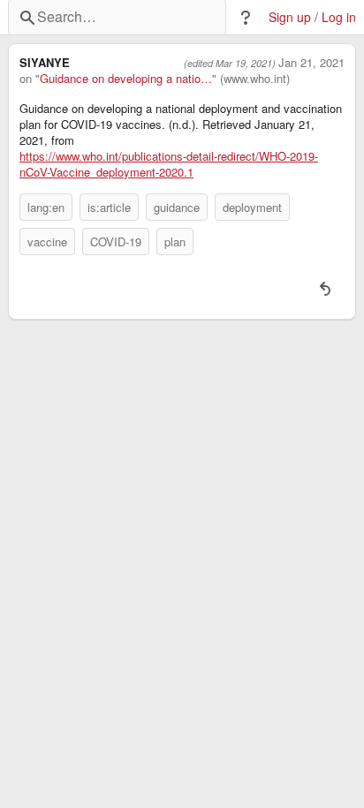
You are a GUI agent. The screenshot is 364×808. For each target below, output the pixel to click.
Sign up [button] (290, 17)
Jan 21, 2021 (311, 63)
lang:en (45, 207)
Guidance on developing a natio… (126, 79)
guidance (177, 207)
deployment (252, 207)
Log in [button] (339, 17)
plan (175, 241)
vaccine (47, 241)
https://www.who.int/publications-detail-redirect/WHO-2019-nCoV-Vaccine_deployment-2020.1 (168, 164)
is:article (109, 207)
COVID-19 (115, 241)
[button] (245, 17)
